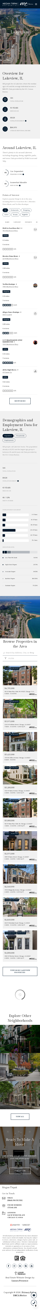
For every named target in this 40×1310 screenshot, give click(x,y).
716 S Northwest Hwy (10, 231)
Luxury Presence (20, 1281)
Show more (20, 401)
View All (20, 1117)
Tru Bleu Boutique (9, 284)
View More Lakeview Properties (20, 971)
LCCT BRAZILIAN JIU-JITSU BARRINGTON (12, 341)
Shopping (27, 210)
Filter (11, 658)
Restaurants (15, 210)
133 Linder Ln (7, 372)
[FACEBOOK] (8, 1266)
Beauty (16, 215)
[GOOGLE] (26, 1266)
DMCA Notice (20, 1295)
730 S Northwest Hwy (10, 344)
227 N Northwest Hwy (10, 259)
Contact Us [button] (20, 1171)
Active (7, 215)
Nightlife (26, 215)
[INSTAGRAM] (14, 1266)
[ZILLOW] (31, 1266)
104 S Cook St (7, 315)
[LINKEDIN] (20, 1266)
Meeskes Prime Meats (10, 256)
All (6, 210)
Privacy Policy (29, 1292)
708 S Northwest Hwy (10, 287)
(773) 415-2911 (12, 1207)
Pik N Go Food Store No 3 (11, 228)
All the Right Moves (9, 370)
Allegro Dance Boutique (11, 312)
